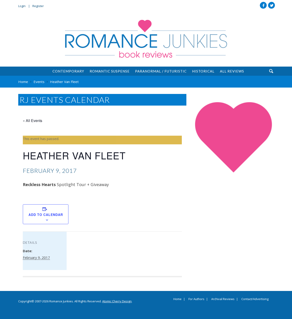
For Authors (196, 299)
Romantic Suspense (110, 71)
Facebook (263, 5)
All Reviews (232, 71)
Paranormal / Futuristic (161, 71)
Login (22, 6)
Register (38, 6)
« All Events (32, 120)
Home (177, 299)
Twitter (271, 5)
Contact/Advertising (255, 299)
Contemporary (68, 71)
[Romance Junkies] (146, 38)
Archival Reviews (223, 299)
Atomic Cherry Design (117, 301)
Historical (203, 71)
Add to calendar (46, 214)
